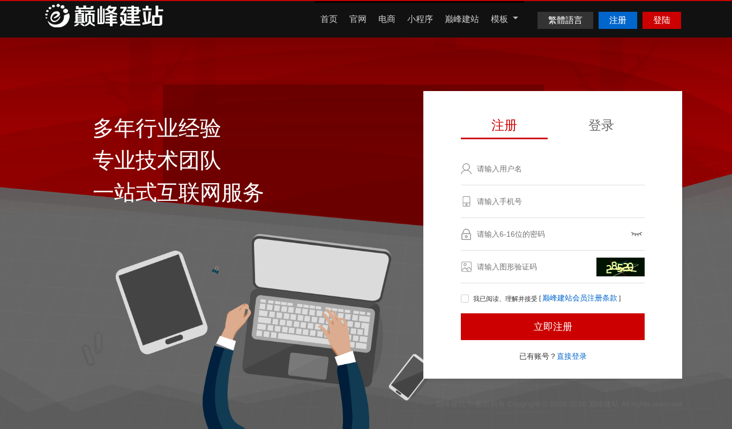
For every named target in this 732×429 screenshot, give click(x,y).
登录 (601, 125)
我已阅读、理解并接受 (505, 299)
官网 (358, 19)
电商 (386, 19)
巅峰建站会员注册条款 (579, 298)
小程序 (420, 19)
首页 (329, 19)
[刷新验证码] (620, 267)
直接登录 (572, 356)
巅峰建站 (462, 19)
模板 (500, 19)
